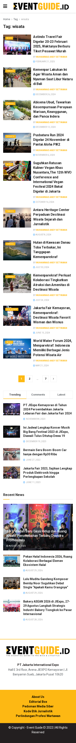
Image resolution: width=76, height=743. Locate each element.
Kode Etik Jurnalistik (38, 711)
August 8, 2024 (43, 234)
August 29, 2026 (17, 546)
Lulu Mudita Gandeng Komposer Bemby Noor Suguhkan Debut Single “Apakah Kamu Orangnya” (45, 583)
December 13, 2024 (45, 127)
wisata (25, 19)
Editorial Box (38, 701)
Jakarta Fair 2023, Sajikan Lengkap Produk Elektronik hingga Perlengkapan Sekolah (47, 472)
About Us (38, 697)
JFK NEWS (12, 309)
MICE (9, 38)
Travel (10, 71)
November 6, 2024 (45, 155)
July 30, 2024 (42, 267)
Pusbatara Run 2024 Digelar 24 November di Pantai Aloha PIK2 (51, 140)
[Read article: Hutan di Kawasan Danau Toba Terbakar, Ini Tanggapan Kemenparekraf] (17, 250)
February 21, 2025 (45, 61)
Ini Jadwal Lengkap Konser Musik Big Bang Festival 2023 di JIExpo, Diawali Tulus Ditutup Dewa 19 (46, 431)
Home (6, 19)
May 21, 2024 (42, 365)
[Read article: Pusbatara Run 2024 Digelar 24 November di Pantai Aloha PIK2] (17, 143)
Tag (16, 19)
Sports (11, 136)
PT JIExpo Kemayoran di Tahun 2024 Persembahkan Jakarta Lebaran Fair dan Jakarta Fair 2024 (47, 409)
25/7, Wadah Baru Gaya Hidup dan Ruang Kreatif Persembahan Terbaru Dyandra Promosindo (36, 535)
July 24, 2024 (42, 300)
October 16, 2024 (44, 202)
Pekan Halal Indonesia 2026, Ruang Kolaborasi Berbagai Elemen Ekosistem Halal (47, 561)
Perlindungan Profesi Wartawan (38, 716)
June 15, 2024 (42, 333)
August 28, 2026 (34, 619)
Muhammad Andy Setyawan (51, 57)
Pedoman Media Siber (38, 706)
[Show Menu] (5, 6)
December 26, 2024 (45, 94)
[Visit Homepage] (41, 6)
